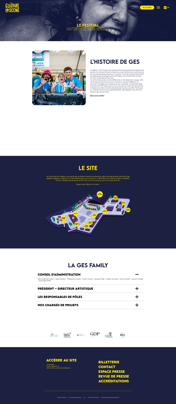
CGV (85, 397)
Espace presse (111, 371)
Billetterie (108, 362)
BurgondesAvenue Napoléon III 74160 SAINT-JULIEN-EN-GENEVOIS (58, 366)
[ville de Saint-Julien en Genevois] (108, 335)
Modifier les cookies (93, 397)
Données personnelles (75, 397)
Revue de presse (113, 376)
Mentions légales (61, 397)
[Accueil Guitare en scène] (12, 7)
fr (165, 7)
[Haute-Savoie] (67, 335)
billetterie (147, 7)
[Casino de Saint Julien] (53, 335)
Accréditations (113, 381)
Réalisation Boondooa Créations (110, 397)
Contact (106, 367)
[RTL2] (122, 335)
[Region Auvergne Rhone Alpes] (81, 335)
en (168, 7)
